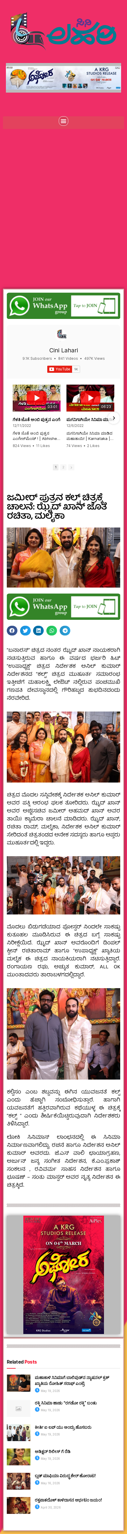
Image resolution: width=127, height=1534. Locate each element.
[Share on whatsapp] (51, 631)
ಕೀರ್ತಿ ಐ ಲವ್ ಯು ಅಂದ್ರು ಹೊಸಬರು (63, 1427)
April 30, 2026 (50, 1507)
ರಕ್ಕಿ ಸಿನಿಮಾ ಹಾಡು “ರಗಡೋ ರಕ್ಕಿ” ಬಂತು (66, 1402)
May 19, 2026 (50, 1391)
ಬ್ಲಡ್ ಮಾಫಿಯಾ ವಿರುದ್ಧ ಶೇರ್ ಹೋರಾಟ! (65, 1475)
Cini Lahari (63, 350)
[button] (63, 121)
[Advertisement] (63, 201)
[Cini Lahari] (61, 335)
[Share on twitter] (25, 631)
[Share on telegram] (65, 631)
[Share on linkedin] (38, 631)
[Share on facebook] (12, 631)
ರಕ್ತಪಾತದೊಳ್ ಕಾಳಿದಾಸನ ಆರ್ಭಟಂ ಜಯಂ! (68, 1499)
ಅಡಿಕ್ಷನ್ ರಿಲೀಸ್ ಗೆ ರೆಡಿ (53, 1451)
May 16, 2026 (50, 1483)
